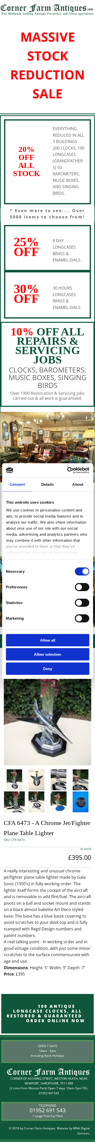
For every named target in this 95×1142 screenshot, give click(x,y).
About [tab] (77, 484)
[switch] (82, 587)
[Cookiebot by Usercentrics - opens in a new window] (67, 470)
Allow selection (47, 654)
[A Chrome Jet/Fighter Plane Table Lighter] (47, 707)
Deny (47, 668)
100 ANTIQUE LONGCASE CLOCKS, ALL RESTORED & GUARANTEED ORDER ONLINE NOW (47, 1014)
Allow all (47, 640)
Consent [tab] (17, 484)
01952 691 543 (48, 1110)
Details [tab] (47, 484)
